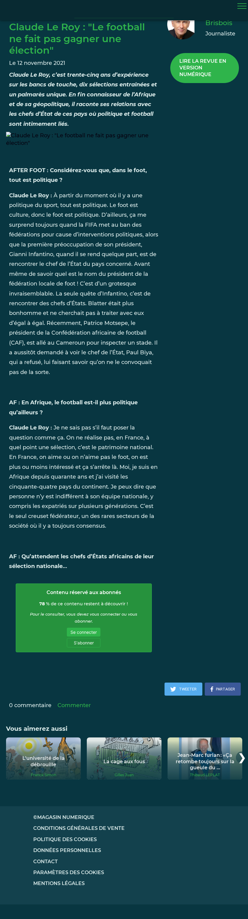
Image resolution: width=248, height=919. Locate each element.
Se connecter (83, 632)
